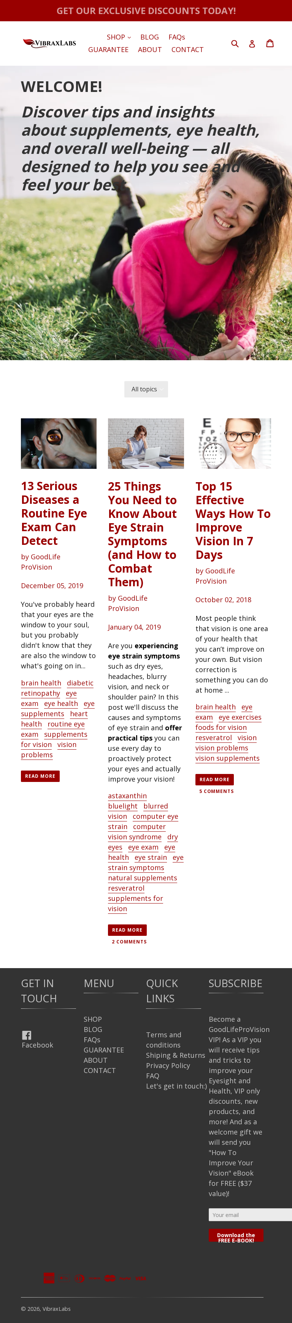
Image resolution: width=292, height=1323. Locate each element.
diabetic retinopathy (57, 688)
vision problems (48, 749)
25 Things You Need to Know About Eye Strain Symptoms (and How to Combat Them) (142, 534)
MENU (99, 983)
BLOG (149, 36)
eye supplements (58, 708)
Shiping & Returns (175, 1055)
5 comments (216, 791)
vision (247, 737)
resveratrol (126, 888)
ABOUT (150, 49)
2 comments (129, 941)
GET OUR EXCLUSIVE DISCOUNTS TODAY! (146, 10)
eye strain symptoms (146, 862)
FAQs (176, 36)
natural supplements (142, 877)
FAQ (152, 1075)
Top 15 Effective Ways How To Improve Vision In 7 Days (233, 520)
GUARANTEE (108, 49)
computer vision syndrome (137, 831)
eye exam (143, 846)
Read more (40, 776)
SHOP (121, 36)
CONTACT (187, 49)
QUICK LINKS (162, 991)
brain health (41, 682)
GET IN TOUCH (39, 991)
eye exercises (240, 717)
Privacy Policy (168, 1065)
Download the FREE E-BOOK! (236, 1236)
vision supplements (227, 758)
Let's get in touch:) (176, 1085)
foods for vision (221, 727)
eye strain (151, 857)
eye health (61, 703)
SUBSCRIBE (235, 983)
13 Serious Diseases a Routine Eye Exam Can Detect (54, 513)
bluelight (123, 805)
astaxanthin (127, 795)
